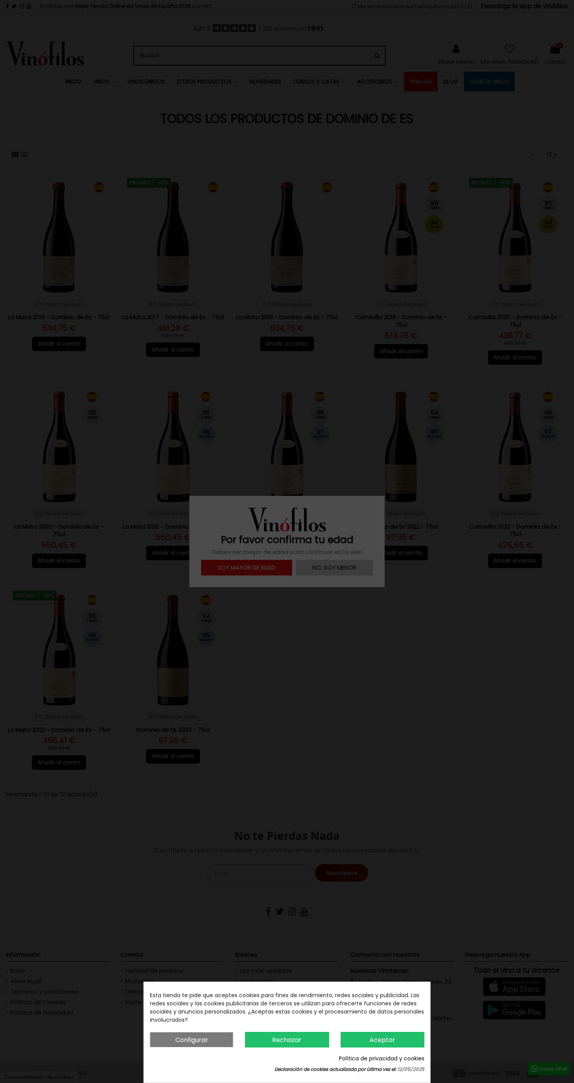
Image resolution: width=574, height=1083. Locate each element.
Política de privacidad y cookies (381, 1058)
